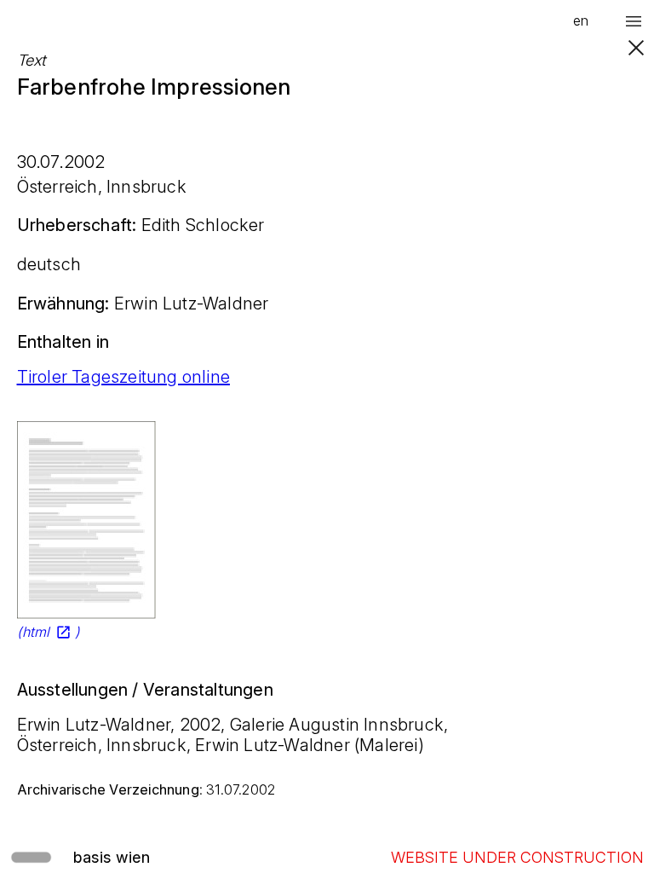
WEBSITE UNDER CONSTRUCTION (517, 857)
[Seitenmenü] (633, 21)
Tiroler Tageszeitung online (123, 377)
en (580, 20)
